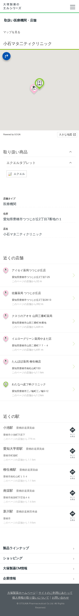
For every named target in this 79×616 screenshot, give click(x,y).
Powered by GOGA (11, 134)
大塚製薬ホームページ (21, 592)
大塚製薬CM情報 (15, 568)
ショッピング (12, 558)
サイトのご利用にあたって (55, 592)
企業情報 (9, 578)
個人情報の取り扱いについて (30, 597)
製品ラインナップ (16, 548)
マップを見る (11, 32)
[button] (39, 152)
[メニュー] (72, 7)
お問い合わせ (60, 597)
